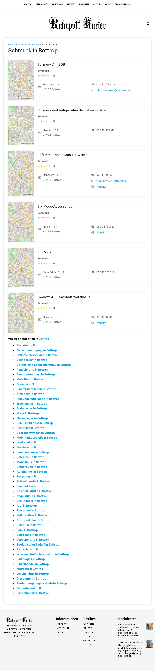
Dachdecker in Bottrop (32, 360)
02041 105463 (105, 317)
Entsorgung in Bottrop (32, 466)
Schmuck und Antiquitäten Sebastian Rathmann (74, 110)
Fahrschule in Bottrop (31, 549)
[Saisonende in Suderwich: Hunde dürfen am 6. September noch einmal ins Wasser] (149, 626)
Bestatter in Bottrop (30, 345)
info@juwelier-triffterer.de (111, 180)
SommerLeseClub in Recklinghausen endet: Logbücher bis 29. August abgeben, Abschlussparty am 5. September (130, 649)
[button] (148, 24)
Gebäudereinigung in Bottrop (37, 350)
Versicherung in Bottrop (33, 539)
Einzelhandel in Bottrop (33, 564)
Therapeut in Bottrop (31, 510)
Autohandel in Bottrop (32, 471)
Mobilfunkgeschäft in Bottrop (37, 437)
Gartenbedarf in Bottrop (33, 588)
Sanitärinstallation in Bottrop (36, 389)
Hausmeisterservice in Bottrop (38, 355)
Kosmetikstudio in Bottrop (35, 491)
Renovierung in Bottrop (33, 369)
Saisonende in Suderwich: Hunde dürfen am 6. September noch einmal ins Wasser (129, 630)
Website (101, 186)
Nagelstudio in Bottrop (32, 496)
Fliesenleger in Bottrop (32, 418)
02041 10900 (104, 175)
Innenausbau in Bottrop (33, 452)
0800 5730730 (105, 226)
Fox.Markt (45, 252)
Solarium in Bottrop (30, 525)
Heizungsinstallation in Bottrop (38, 398)
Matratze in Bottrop (30, 568)
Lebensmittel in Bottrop (33, 573)
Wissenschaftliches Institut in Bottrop (43, 554)
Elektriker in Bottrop (30, 428)
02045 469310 (105, 130)
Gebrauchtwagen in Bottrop (36, 432)
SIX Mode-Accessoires (55, 206)
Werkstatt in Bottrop (30, 442)
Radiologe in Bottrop (31, 559)
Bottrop (35, 44)
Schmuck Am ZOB (51, 64)
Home (11, 44)
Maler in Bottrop (28, 413)
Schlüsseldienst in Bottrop (35, 423)
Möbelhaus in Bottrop (31, 462)
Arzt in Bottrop (27, 505)
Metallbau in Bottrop (31, 379)
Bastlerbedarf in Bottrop (33, 593)
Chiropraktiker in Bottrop (34, 520)
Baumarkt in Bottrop (30, 486)
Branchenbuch (23, 44)
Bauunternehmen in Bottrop (36, 374)
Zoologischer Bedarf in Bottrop (38, 544)
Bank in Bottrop (27, 530)
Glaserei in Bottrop (29, 384)
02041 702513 (105, 272)
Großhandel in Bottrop (32, 500)
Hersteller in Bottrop (30, 447)
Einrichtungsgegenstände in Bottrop (42, 583)
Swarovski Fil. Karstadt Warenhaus (64, 297)
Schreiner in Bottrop (30, 457)
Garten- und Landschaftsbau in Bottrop (44, 364)
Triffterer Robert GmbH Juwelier (62, 155)
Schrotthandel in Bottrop (34, 481)
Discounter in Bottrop (31, 578)
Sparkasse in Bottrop (31, 534)
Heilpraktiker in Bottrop (33, 515)
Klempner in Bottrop (30, 394)
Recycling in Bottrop (30, 476)
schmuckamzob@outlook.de (112, 90)
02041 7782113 (105, 84)
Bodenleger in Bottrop (32, 408)
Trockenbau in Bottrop (32, 403)
